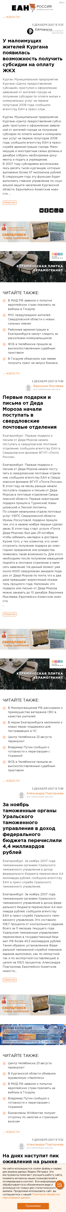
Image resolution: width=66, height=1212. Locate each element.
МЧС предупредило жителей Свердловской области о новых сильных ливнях (31, 319)
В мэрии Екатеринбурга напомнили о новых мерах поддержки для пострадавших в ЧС (35, 726)
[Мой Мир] (56, 210)
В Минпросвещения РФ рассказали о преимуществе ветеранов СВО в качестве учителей (35, 712)
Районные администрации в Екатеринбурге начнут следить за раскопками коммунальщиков (33, 334)
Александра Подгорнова (45, 793)
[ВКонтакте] (41, 210)
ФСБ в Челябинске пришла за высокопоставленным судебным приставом (31, 348)
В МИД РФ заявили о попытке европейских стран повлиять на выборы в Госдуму (31, 304)
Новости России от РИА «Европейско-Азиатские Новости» (24, 8)
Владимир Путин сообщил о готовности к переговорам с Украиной (29, 751)
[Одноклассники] (46, 210)
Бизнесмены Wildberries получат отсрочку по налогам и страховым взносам (33, 1117)
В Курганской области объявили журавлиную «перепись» (32, 1075)
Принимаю (33, 1206)
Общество (9, 203)
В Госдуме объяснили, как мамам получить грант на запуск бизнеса (33, 361)
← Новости (11, 17)
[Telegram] (51, 210)
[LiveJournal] (61, 210)
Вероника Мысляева (48, 386)
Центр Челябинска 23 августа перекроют (30, 739)
